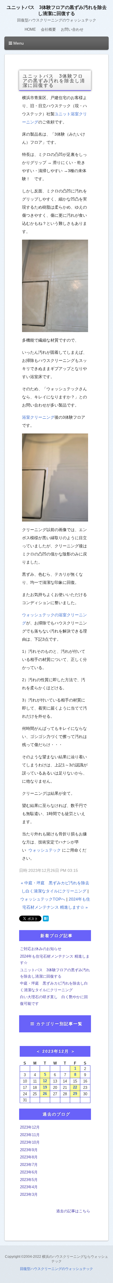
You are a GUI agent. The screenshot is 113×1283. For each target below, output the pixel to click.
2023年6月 (29, 1172)
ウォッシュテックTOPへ (42, 899)
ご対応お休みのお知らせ (40, 949)
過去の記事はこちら (73, 1211)
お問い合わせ (72, 29)
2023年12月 (30, 1127)
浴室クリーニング (38, 417)
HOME (30, 29)
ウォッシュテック (44, 850)
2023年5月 (29, 1180)
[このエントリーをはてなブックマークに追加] (46, 918)
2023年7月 (29, 1164)
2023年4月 (29, 1187)
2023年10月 (30, 1142)
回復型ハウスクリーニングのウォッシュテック (56, 1269)
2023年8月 (29, 1157)
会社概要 (48, 29)
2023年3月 (29, 1194)
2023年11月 (30, 1135)
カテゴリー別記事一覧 (59, 1023)
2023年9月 (29, 1150)
